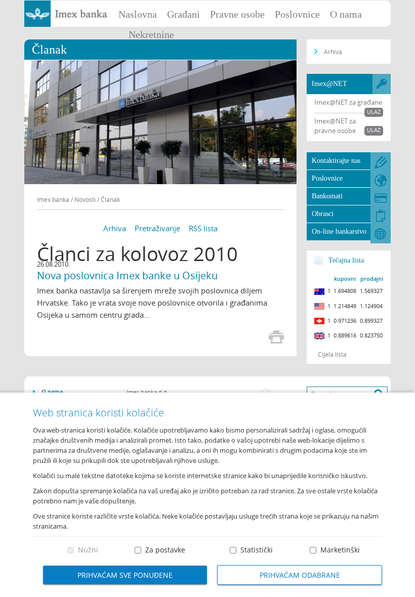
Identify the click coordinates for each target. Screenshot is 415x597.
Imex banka (53, 199)
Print (276, 337)
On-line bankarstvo (339, 231)
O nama (346, 14)
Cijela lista (332, 354)
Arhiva (114, 228)
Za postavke (165, 550)
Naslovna (137, 14)
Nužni (88, 550)
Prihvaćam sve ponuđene (125, 575)
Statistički (256, 550)
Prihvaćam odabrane (300, 575)
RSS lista (203, 228)
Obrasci (323, 214)
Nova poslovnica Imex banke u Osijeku (127, 275)
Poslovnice (297, 14)
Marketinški (340, 550)
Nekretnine (151, 34)
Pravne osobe (237, 14)
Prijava (402, 12)
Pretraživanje (157, 228)
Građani (183, 14)
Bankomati (327, 196)
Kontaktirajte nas (336, 160)
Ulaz (374, 111)
